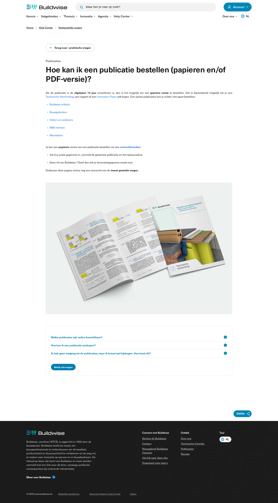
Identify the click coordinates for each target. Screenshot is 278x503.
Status (133, 493)
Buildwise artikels (60, 104)
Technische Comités (192, 443)
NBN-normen (57, 127)
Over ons (186, 438)
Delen (241, 413)
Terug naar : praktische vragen (72, 47)
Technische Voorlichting (60, 96)
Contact (146, 443)
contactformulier (130, 147)
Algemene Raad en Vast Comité (104, 493)
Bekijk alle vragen (63, 367)
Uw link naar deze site (155, 457)
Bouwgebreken (58, 112)
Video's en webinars (61, 119)
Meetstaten (56, 135)
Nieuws (185, 454)
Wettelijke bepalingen (69, 493)
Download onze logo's (155, 463)
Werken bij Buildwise (154, 438)
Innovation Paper (107, 96)
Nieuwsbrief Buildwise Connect (155, 450)
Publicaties (187, 448)
